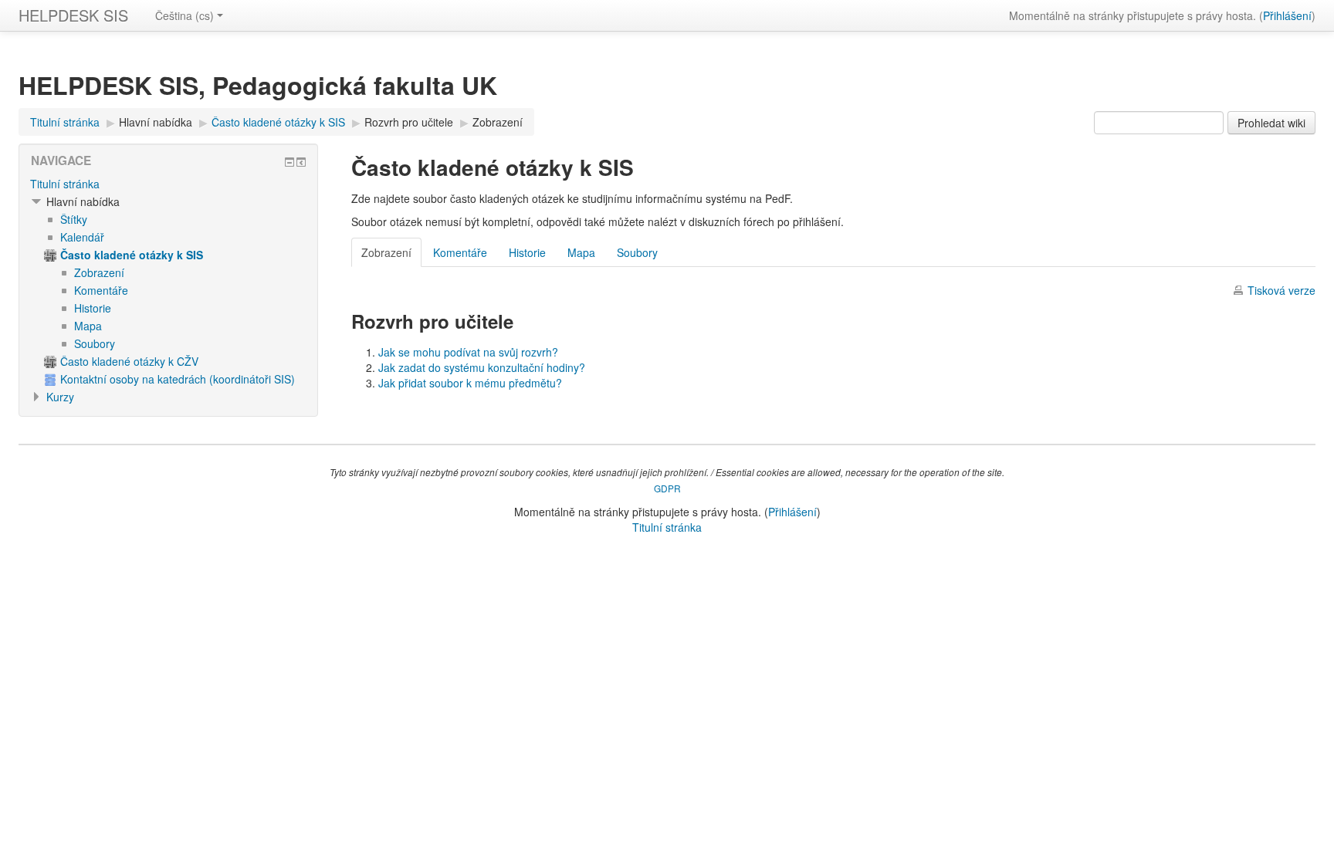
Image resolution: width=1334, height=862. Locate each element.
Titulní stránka (65, 183)
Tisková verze (1281, 290)
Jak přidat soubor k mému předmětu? (470, 382)
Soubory (637, 252)
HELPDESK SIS (73, 15)
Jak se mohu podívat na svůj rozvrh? (468, 352)
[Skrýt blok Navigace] (289, 162)
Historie (527, 252)
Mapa (581, 252)
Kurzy (60, 396)
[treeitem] (168, 183)
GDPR (667, 488)
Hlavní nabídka (155, 122)
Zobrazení (497, 122)
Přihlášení (1287, 15)
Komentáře (460, 252)
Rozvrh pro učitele (408, 122)
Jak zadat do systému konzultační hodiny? (481, 367)
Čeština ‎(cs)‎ (184, 15)
